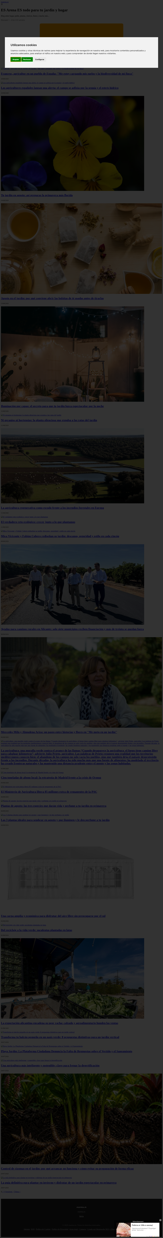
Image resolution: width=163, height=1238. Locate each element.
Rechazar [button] (27, 59)
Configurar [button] (39, 59)
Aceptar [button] (16, 59)
